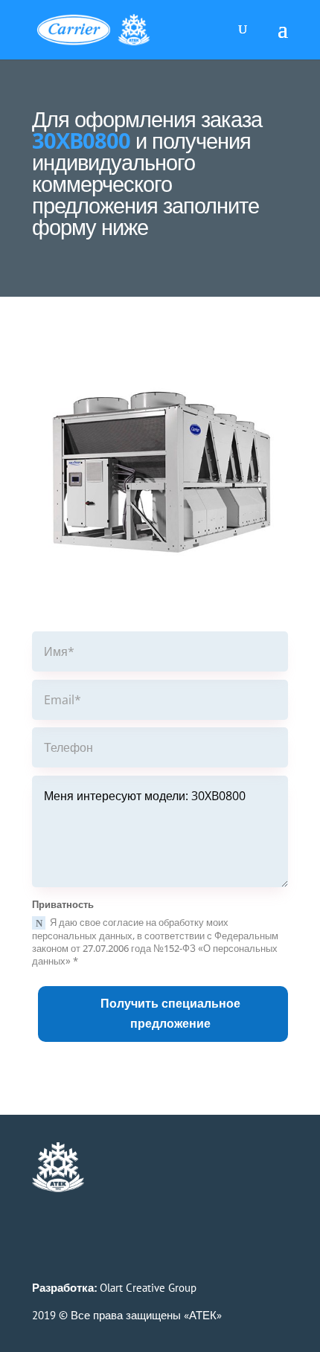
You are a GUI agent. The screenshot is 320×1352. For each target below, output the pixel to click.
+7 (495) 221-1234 (196, 1183)
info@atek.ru (162, 1199)
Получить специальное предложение (170, 1013)
